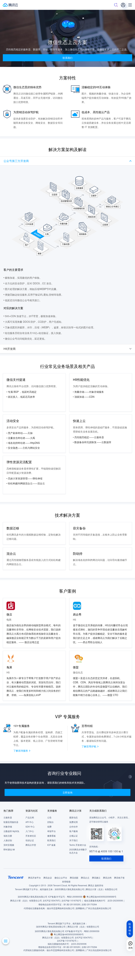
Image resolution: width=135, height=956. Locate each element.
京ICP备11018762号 (71, 900)
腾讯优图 (74, 877)
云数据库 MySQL (12, 831)
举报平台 (51, 831)
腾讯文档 (107, 877)
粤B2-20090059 (74, 896)
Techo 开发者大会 (77, 844)
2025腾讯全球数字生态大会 (78, 851)
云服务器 (8, 817)
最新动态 (73, 817)
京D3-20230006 (115, 900)
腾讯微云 (96, 877)
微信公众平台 (60, 877)
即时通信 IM (9, 849)
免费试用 (73, 821)
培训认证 (29, 840)
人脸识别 (8, 840)
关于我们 (73, 840)
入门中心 (29, 831)
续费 (49, 826)
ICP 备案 (51, 844)
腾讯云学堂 (30, 844)
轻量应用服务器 (11, 821)
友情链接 (66, 881)
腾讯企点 (85, 877)
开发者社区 (30, 835)
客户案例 (73, 831)
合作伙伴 (73, 826)
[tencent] (16, 877)
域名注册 (8, 835)
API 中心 (29, 821)
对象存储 (8, 826)
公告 (49, 817)
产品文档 (29, 817)
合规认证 (73, 835)
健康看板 (51, 835)
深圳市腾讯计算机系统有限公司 (32, 896)
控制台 (50, 821)
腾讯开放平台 (34, 877)
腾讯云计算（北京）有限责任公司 (26, 900)
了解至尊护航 (89, 746)
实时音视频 (9, 844)
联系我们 (51, 840)
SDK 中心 (30, 826)
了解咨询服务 (20, 750)
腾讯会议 (47, 877)
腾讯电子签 (119, 877)
